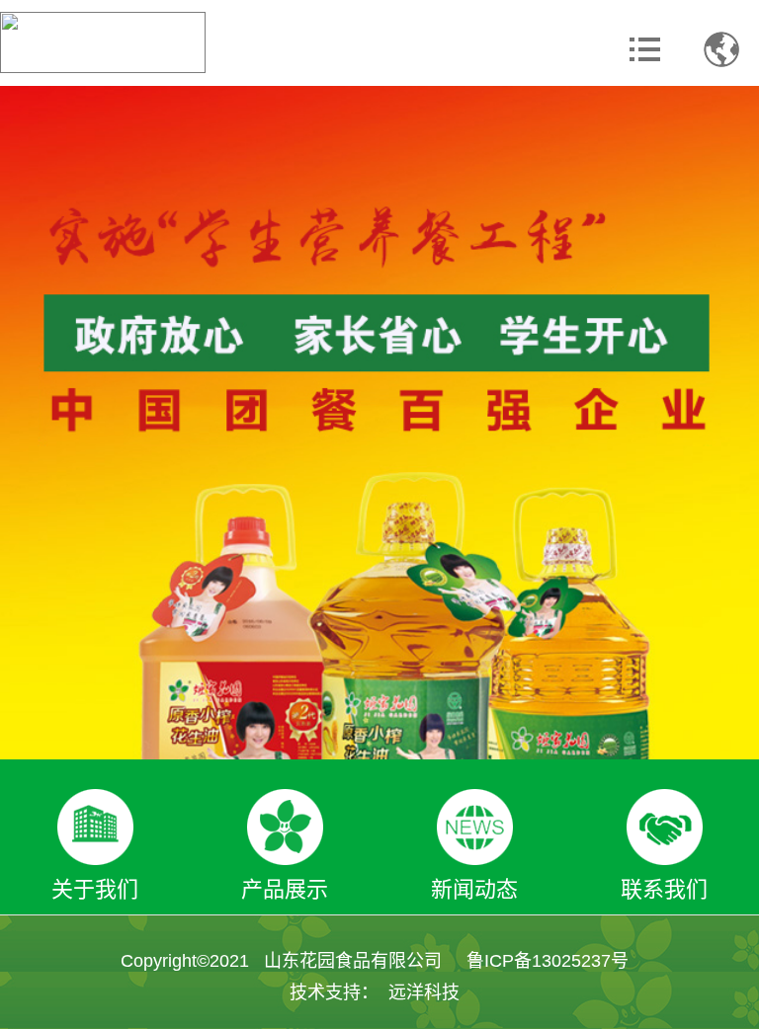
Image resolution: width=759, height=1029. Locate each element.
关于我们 (94, 889)
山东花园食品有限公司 (353, 961)
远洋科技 (424, 992)
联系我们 (664, 889)
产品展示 (284, 889)
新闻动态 (474, 889)
